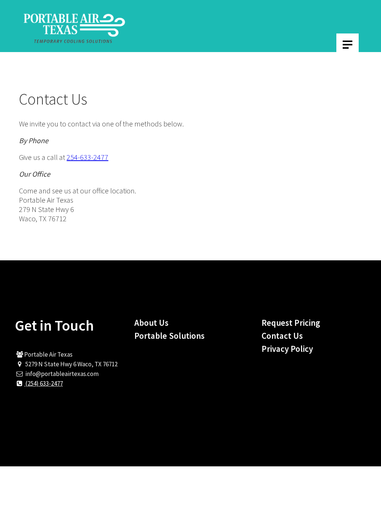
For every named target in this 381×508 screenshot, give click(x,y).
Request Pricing (291, 322)
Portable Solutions (169, 335)
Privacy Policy (287, 348)
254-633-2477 (87, 157)
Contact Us (282, 335)
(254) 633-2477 (43, 383)
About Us (151, 322)
